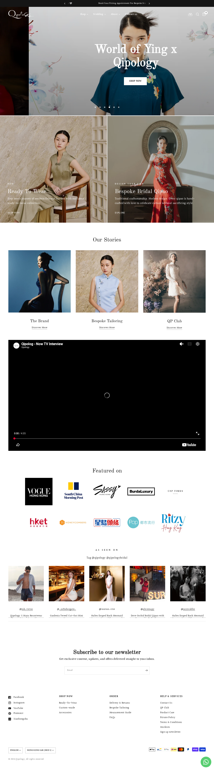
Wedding (98, 14)
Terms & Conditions (171, 722)
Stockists (165, 727)
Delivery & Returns (120, 703)
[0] (203, 14)
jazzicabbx (189, 609)
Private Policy (167, 717)
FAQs (112, 717)
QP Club (164, 708)
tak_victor (27, 609)
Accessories (65, 713)
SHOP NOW (66, 696)
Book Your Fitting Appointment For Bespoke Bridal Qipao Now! (107, 3)
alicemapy (148, 609)
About (114, 14)
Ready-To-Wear (68, 703)
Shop (83, 14)
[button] (106, 81)
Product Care (167, 713)
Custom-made (67, 708)
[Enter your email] (146, 670)
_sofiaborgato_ (67, 609)
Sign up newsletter (170, 732)
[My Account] (190, 14)
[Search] (197, 14)
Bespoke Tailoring (119, 708)
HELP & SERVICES (171, 696)
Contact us (131, 14)
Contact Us (166, 703)
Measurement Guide (120, 713)
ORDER (114, 696)
